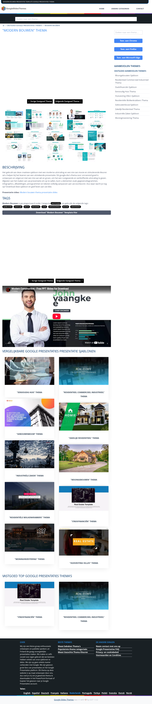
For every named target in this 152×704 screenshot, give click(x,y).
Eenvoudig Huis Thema (125, 91)
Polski (104, 693)
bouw (65, 207)
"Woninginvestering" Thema (30, 559)
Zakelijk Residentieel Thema (127, 109)
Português (87, 693)
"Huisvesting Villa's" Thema (84, 563)
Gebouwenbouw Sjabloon (126, 104)
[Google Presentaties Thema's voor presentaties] (3, 25)
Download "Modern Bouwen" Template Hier (56, 212)
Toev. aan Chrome (128, 40)
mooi (26, 207)
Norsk (129, 693)
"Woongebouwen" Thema (84, 479)
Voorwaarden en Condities (108, 655)
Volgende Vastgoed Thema (67, 101)
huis (44, 207)
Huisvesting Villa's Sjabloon (127, 96)
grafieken (75, 207)
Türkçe (97, 693)
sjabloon (7, 207)
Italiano (64, 693)
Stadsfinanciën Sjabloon (126, 87)
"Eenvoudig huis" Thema (29, 392)
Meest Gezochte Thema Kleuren (73, 652)
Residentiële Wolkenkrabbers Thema (131, 100)
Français (55, 693)
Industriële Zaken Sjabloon (127, 113)
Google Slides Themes (64, 699)
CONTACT (140, 8)
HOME (101, 8)
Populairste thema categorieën (72, 649)
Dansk (122, 693)
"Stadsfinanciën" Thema (83, 521)
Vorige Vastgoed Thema (41, 101)
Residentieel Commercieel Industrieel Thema (132, 81)
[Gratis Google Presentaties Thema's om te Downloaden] (14, 8)
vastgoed (56, 203)
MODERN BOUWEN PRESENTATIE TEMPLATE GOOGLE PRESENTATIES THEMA (28, 2)
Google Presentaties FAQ (107, 649)
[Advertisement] (56, 247)
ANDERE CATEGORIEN (120, 8)
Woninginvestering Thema (127, 118)
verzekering (54, 207)
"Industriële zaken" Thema (30, 475)
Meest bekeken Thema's (69, 646)
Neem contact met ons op (108, 646)
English (27, 693)
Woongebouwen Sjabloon (126, 75)
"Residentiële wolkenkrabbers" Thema (29, 517)
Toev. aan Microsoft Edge (128, 57)
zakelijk (18, 207)
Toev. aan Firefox (128, 49)
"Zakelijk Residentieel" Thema (84, 438)
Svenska (113, 693)
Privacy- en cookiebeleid (107, 652)
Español (36, 693)
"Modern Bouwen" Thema (24, 30)
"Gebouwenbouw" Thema (29, 434)
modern (35, 207)
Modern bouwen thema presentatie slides (38, 192)
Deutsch (45, 693)
